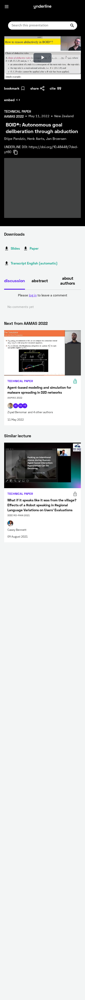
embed (9, 100)
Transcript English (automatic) (34, 263)
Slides (15, 248)
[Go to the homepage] (42, 7)
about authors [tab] (67, 280)
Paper (34, 248)
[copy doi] (18, 152)
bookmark (11, 88)
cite (53, 88)
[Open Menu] (6, 6)
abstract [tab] (40, 280)
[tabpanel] (42, 301)
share (34, 88)
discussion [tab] (14, 280)
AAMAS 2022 (36, 323)
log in (33, 295)
